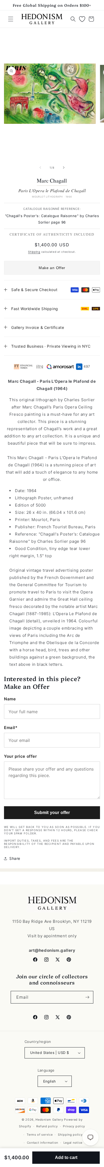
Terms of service (40, 1134)
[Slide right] (64, 167)
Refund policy (47, 1126)
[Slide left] (40, 167)
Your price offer (20, 756)
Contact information (42, 1142)
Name (10, 698)
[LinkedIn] (79, 366)
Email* (11, 727)
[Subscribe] (87, 997)
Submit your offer (52, 812)
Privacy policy (74, 1126)
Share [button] (14, 858)
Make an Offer (52, 268)
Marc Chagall (52, 180)
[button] (11, 19)
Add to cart (66, 1157)
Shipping (34, 251)
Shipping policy (70, 1134)
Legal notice (72, 1142)
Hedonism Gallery (49, 1119)
